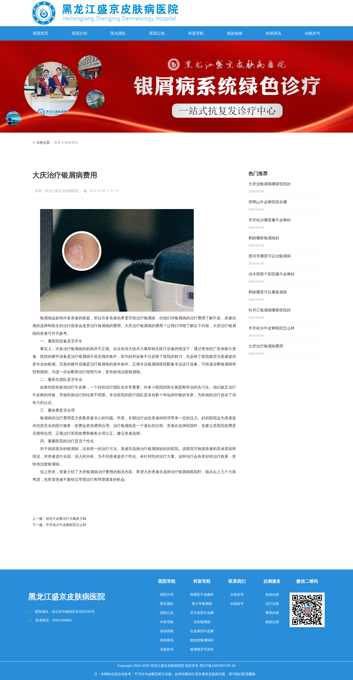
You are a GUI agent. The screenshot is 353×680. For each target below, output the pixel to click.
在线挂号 (312, 33)
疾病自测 (272, 594)
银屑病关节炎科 (202, 649)
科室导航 (196, 33)
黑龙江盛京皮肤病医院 (62, 191)
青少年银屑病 (202, 604)
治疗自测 (272, 604)
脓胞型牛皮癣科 (202, 594)
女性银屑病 (202, 622)
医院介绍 (79, 33)
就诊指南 (234, 33)
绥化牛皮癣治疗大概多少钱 (66, 518)
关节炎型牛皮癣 (202, 613)
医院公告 (157, 33)
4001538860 (62, 620)
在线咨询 (237, 594)
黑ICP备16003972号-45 (218, 666)
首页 (57, 142)
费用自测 (272, 613)
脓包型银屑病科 (202, 640)
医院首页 (40, 33)
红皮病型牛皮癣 (202, 631)
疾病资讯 (273, 33)
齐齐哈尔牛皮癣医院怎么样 (66, 525)
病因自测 (272, 622)
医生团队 (118, 33)
